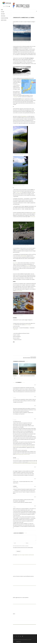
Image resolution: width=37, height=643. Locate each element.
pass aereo (28, 265)
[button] (35, 371)
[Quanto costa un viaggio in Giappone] (27, 368)
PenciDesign (29, 639)
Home (2, 9)
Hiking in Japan (19, 192)
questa (13, 324)
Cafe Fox (18, 249)
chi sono (2, 11)
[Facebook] (14, 636)
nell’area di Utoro (19, 290)
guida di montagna (28, 324)
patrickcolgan (13, 457)
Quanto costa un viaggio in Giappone (27, 375)
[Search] (36, 11)
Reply (35, 396)
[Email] (22, 636)
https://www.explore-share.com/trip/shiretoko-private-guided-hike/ (23, 446)
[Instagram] (18, 636)
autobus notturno (15, 262)
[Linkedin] (20, 636)
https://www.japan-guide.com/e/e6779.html (22, 454)
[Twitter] (16, 636)
